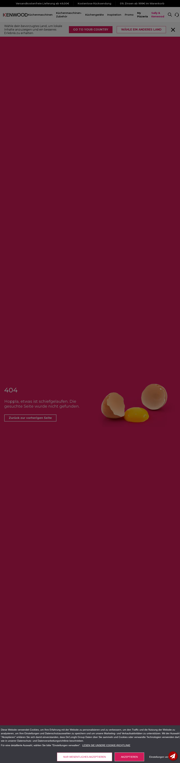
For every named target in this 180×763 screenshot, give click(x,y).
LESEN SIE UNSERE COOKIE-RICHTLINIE (106, 745)
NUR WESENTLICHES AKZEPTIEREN (84, 756)
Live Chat (173, 756)
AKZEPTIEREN (129, 756)
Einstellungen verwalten (162, 756)
